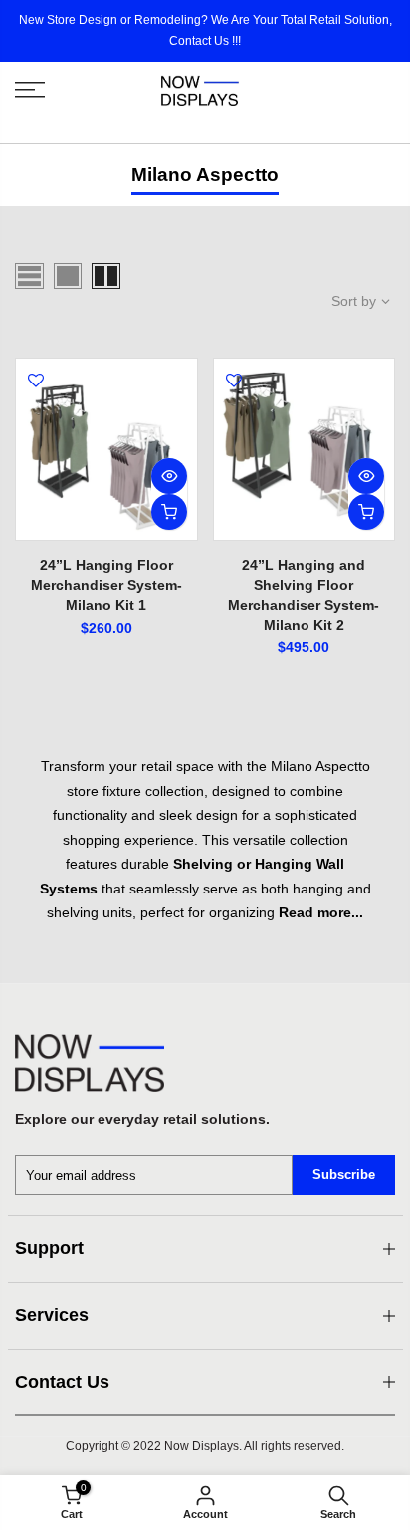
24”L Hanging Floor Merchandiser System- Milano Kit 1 (106, 585)
